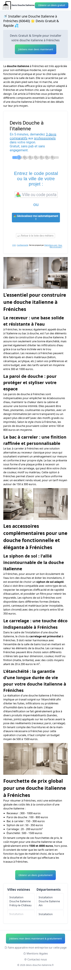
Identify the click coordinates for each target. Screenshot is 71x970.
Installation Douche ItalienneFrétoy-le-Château (20, 901)
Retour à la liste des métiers (36, 235)
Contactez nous (37, 959)
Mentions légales (37, 953)
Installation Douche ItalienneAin (49, 901)
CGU (14, 245)
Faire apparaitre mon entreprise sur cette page (37, 947)
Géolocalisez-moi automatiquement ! (37, 217)
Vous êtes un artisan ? (56, 246)
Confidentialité (22, 245)
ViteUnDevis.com (50, 245)
